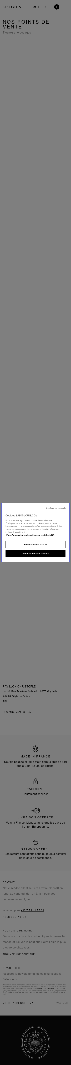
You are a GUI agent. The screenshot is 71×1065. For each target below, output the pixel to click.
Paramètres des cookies (36, 544)
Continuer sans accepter (56, 508)
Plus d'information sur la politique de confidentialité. (30, 535)
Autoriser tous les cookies (35, 553)
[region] (35, 532)
